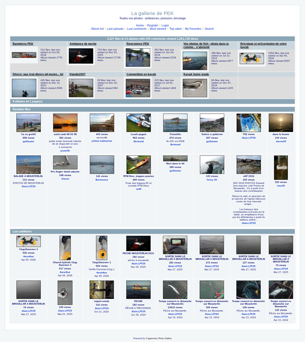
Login (165, 25)
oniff (138, 189)
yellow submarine (102, 141)
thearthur (28, 256)
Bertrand (139, 141)
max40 (281, 185)
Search (209, 28)
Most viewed (158, 28)
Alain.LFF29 (249, 137)
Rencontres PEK (138, 43)
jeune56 (65, 150)
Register (152, 25)
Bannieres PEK (23, 43)
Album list (97, 28)
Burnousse (102, 179)
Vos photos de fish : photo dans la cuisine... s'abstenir (206, 45)
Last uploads (115, 28)
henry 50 (212, 179)
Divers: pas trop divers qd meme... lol (38, 74)
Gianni (65, 178)
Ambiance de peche (83, 43)
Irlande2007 (78, 74)
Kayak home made (196, 74)
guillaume (28, 141)
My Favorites (193, 28)
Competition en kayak (141, 74)
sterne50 (281, 141)
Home (140, 25)
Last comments (137, 28)
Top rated (175, 28)
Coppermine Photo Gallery (159, 338)
